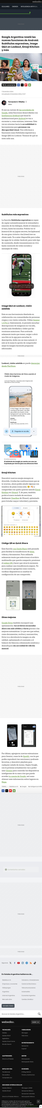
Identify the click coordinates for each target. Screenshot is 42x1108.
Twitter (22, 85)
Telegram (26, 962)
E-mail (29, 85)
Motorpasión (26, 1059)
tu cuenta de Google (17, 776)
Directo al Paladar (8, 1059)
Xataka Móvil (6, 1036)
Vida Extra (25, 1036)
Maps (4, 782)
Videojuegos (6, 988)
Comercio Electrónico (29, 984)
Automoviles (26, 992)
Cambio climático (27, 999)
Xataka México (7, 1088)
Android (22, 118)
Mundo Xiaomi (6, 1044)
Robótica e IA (13, 786)
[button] (17, 101)
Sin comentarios (9, 85)
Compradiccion (7, 1078)
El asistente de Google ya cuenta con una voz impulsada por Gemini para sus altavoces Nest (21, 462)
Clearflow (15, 498)
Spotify (26, 756)
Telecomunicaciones (29, 988)
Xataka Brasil (6, 1091)
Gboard (15, 492)
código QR (8, 563)
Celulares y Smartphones (30, 980)
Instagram (22, 962)
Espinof (24, 1049)
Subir (34, 1022)
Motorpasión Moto (27, 1062)
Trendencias (6, 1072)
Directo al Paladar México (10, 1096)
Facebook (18, 85)
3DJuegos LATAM (27, 1088)
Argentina (5, 992)
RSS (30, 962)
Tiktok (34, 962)
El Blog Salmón (26, 1072)
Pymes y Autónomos (28, 1075)
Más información (32, 1106)
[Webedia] (37, 1)
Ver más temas (8, 1006)
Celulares (5, 6)
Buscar (39, 1014)
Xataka (4, 1033)
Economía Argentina (28, 995)
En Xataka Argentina (10, 459)
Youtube (18, 962)
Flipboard (25, 85)
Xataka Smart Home (8, 1041)
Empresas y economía (9, 984)
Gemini (9, 770)
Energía (15, 6)
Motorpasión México (28, 1096)
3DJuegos (25, 1033)
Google (24, 786)
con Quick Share (20, 549)
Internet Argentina (8, 995)
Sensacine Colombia (28, 1094)
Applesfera (5, 1038)
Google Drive (7, 623)
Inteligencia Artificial (29, 6)
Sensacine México (27, 1091)
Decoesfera (6, 1075)
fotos (32, 551)
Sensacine (25, 1046)
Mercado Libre (7, 999)
